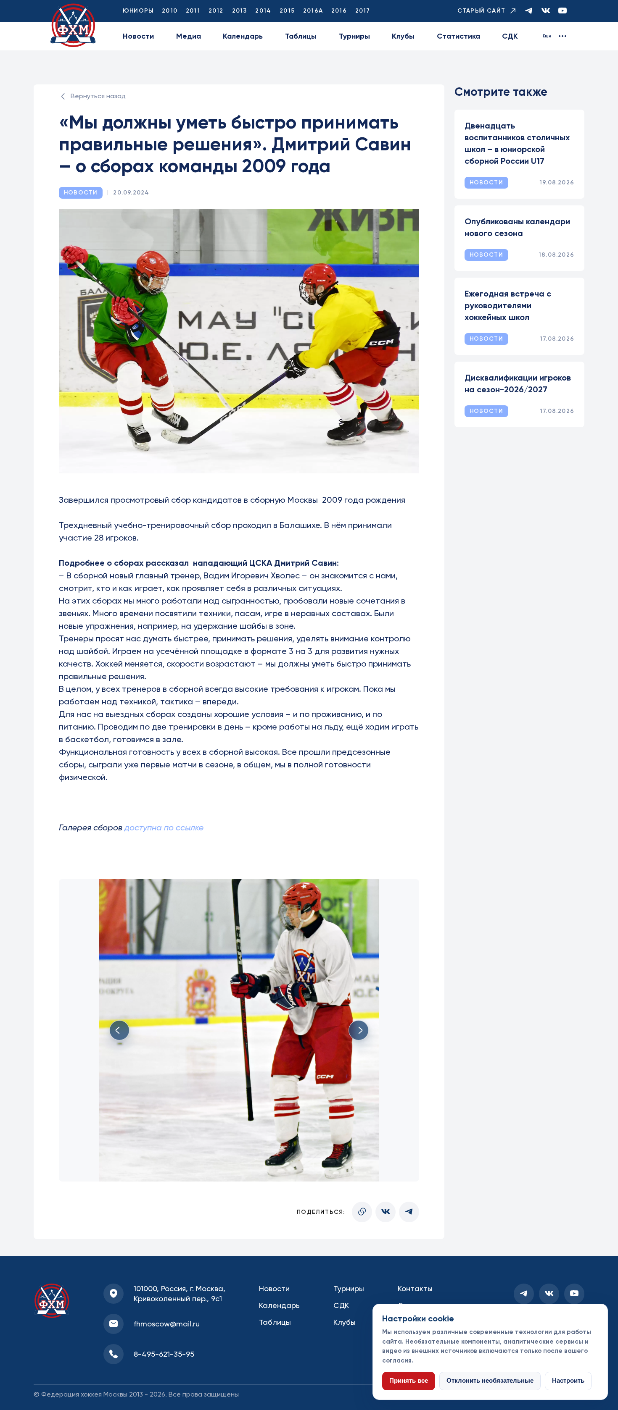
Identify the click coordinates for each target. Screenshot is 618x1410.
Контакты (415, 1288)
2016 (339, 10)
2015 (287, 10)
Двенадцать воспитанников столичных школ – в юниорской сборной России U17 (517, 143)
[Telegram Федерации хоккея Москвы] (529, 11)
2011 (193, 10)
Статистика (458, 36)
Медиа (188, 36)
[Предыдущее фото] (119, 1030)
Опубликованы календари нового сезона (517, 227)
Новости (138, 36)
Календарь (243, 36)
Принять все (408, 1380)
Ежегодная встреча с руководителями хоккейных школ (508, 305)
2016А (313, 10)
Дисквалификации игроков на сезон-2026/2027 (518, 383)
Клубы (403, 36)
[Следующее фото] (359, 1030)
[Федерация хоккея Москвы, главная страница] (73, 25)
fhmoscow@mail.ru (167, 1323)
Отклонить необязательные (489, 1380)
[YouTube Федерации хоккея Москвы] (562, 11)
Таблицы (301, 36)
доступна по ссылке (163, 827)
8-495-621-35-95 (164, 1354)
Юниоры (138, 10)
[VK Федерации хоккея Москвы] (546, 11)
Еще (547, 36)
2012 (216, 10)
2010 (169, 10)
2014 (263, 10)
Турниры (354, 36)
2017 (362, 10)
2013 (239, 10)
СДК (510, 36)
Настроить (568, 1380)
